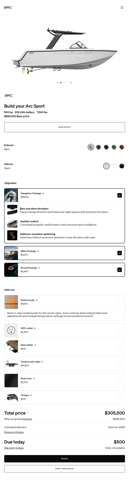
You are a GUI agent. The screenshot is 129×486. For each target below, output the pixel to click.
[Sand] (106, 166)
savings (27, 419)
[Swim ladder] (120, 347)
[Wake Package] (120, 253)
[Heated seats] (120, 302)
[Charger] (120, 397)
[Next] (71, 83)
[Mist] (91, 147)
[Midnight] (106, 147)
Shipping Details (14, 432)
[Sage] (114, 147)
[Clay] (122, 147)
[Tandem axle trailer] (120, 364)
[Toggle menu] (122, 8)
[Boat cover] (120, 380)
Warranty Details (14, 448)
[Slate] (122, 166)
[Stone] (114, 166)
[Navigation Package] (120, 195)
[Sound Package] (120, 269)
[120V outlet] (120, 330)
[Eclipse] (98, 147)
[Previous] (58, 83)
